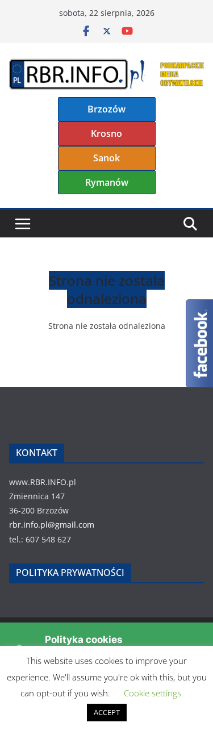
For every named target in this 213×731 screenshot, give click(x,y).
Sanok (106, 158)
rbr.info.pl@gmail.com (51, 524)
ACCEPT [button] (107, 712)
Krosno (106, 133)
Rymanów (106, 182)
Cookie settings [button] (152, 693)
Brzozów (106, 109)
